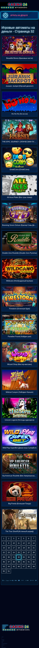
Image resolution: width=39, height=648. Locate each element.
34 (29, 557)
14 (34, 543)
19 (24, 548)
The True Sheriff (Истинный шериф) (19, 531)
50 (4, 571)
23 (9, 552)
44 (9, 566)
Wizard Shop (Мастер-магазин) (19, 364)
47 (24, 566)
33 (24, 557)
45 (14, 566)
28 (34, 552)
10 (14, 543)
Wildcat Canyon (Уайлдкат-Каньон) (19, 392)
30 (9, 557)
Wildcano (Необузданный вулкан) (19, 281)
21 (34, 548)
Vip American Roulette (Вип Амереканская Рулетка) (19, 476)
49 (34, 566)
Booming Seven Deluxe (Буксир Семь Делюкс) (19, 225)
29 (4, 557)
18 (19, 548)
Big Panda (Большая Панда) (19, 504)
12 (24, 543)
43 (4, 566)
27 (29, 552)
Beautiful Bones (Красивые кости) (19, 58)
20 (29, 548)
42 (34, 562)
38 (14, 562)
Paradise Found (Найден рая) (19, 336)
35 (34, 557)
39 (19, 562)
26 (24, 552)
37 (9, 562)
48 (29, 566)
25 (19, 552)
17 (14, 548)
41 (29, 562)
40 (24, 562)
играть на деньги (19, 15)
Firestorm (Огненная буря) (19, 309)
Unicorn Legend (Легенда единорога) (19, 420)
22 (4, 552)
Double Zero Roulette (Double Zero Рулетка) (19, 253)
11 (19, 543)
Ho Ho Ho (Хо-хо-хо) (19, 114)
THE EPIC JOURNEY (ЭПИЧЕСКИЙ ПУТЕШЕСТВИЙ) (19, 142)
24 (14, 552)
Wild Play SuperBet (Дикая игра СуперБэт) (19, 448)
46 (19, 566)
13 (29, 543)
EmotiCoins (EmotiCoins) (19, 169)
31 (14, 557)
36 (4, 562)
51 (9, 571)
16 (9, 548)
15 (4, 548)
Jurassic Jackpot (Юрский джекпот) (19, 86)
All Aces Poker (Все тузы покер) (19, 197)
